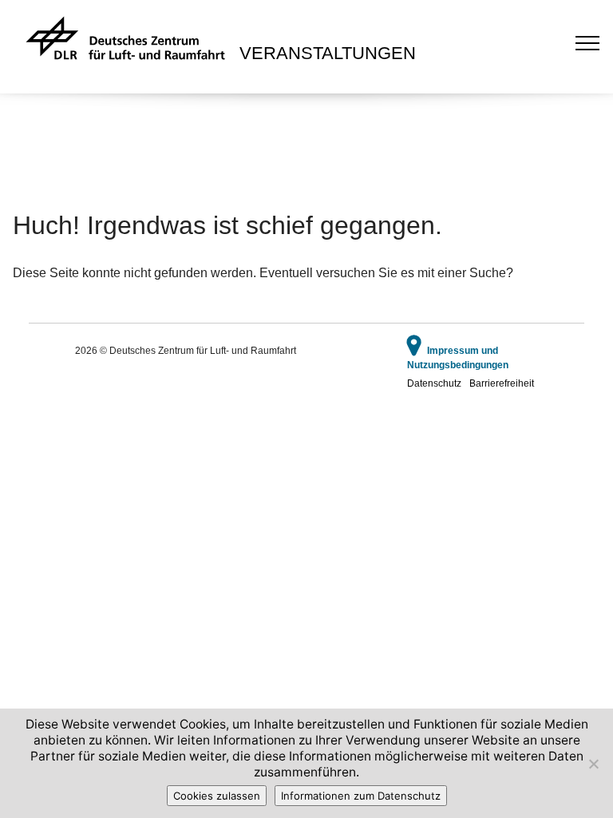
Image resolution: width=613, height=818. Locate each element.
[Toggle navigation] (587, 42)
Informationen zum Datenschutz (361, 795)
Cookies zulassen (216, 795)
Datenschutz (434, 383)
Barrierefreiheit (501, 383)
